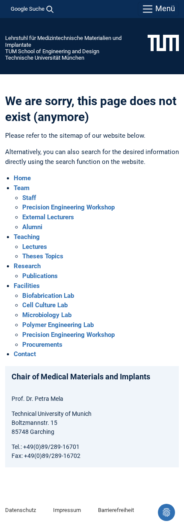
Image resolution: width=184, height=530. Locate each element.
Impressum (67, 510)
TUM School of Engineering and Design (52, 51)
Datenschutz (20, 510)
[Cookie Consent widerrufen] (166, 512)
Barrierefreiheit (116, 510)
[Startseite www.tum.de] (163, 42)
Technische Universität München (44, 58)
